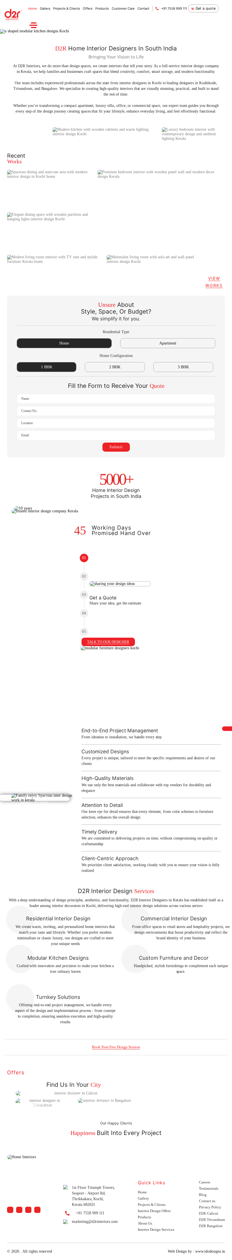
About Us (145, 1223)
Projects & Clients (66, 8)
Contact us (207, 1201)
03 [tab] (84, 595)
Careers (204, 1182)
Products (102, 8)
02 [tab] (84, 576)
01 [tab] (84, 558)
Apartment (167, 343)
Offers (88, 8)
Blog (203, 1195)
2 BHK (115, 367)
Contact (143, 8)
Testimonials (208, 1188)
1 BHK (46, 367)
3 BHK (183, 367)
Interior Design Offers (154, 1211)
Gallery (45, 8)
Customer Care (123, 8)
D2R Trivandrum (212, 1219)
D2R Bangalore (211, 1226)
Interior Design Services (156, 1229)
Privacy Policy (210, 1207)
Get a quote (206, 8)
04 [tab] (84, 613)
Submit (116, 447)
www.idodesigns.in (210, 1251)
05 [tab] (84, 631)
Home (32, 8)
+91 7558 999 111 (174, 8)
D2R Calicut (208, 1213)
